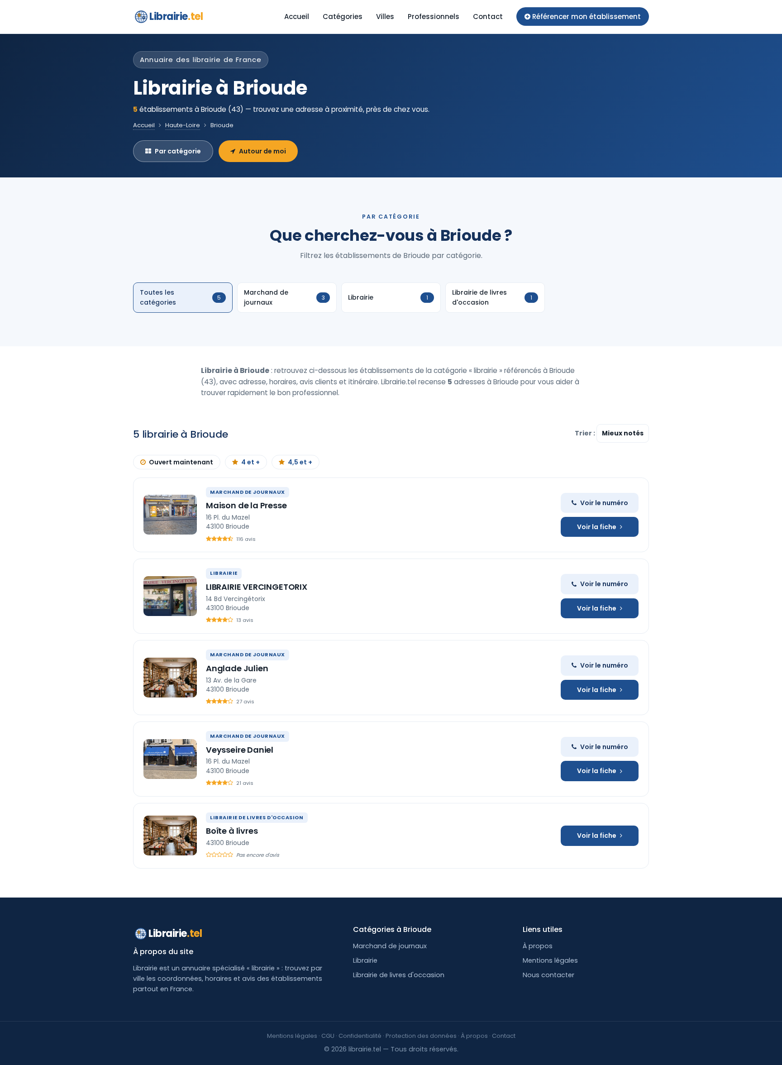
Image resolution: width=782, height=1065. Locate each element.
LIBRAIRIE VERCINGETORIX (256, 586)
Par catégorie (178, 151)
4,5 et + (300, 462)
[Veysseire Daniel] (170, 759)
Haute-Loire (182, 125)
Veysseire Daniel (239, 749)
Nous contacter (548, 974)
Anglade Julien (237, 668)
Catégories (342, 16)
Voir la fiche (596, 526)
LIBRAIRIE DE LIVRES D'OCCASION (257, 817)
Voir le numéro (604, 502)
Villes (385, 16)
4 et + (250, 462)
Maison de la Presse (246, 505)
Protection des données (421, 1036)
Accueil (296, 16)
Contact (488, 16)
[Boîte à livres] (170, 835)
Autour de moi (262, 151)
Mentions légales (550, 960)
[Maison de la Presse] (170, 515)
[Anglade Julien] (170, 677)
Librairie (176, 17)
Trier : (585, 433)
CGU (327, 1036)
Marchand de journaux (390, 945)
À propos (538, 945)
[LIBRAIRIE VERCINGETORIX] (170, 596)
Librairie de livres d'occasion (398, 974)
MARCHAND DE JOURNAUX (247, 492)
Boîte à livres (231, 830)
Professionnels (433, 16)
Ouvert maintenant (181, 462)
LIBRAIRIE (224, 573)
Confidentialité (360, 1036)
